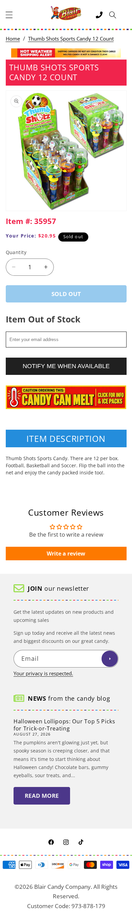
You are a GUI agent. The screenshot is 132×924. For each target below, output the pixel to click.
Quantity (16, 252)
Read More (42, 795)
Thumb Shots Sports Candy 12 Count (71, 38)
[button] (9, 15)
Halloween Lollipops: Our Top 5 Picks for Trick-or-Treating (64, 725)
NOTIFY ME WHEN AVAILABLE (66, 366)
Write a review (66, 553)
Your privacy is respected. (43, 673)
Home (13, 38)
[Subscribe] (110, 659)
